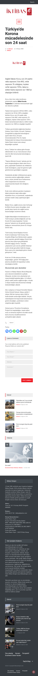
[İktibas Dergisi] (19, 13)
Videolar (21, 467)
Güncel (10, 49)
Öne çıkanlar (9, 653)
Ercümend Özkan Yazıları (13, 655)
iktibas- (9, 50)
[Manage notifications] (33, 672)
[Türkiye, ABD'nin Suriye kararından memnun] (9, 632)
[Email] (25, 331)
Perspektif (25, 653)
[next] (12, 430)
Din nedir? (8, 465)
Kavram (17, 653)
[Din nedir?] (19, 453)
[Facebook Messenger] (17, 331)
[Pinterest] (21, 331)
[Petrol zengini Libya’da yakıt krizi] (9, 427)
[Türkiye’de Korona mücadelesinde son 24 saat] (19, 63)
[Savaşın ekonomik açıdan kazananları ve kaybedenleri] (9, 416)
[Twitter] (10, 331)
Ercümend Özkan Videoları (11, 467)
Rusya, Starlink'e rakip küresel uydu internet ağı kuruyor (23, 618)
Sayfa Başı (27, 661)
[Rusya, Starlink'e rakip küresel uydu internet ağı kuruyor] (9, 620)
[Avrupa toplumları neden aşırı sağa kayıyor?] (9, 644)
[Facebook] (7, 331)
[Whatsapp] (14, 331)
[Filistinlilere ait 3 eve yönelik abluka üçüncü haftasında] (9, 404)
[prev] (12, 402)
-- (16, 632)
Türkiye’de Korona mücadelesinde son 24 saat (19, 36)
